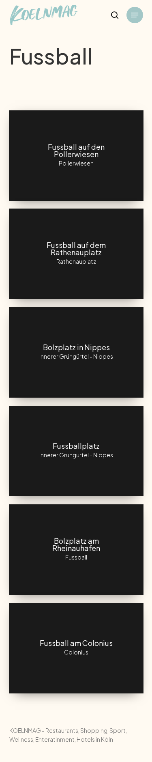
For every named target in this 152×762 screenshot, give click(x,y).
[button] (134, 15)
